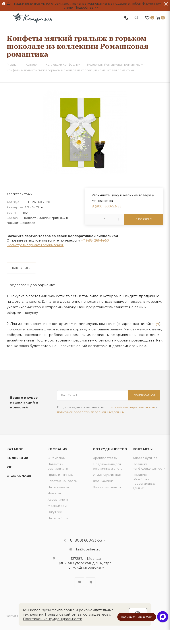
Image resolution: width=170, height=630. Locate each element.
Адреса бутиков (145, 458)
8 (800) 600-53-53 (107, 206)
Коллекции (17, 458)
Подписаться (144, 395)
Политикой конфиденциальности (52, 619)
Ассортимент (58, 499)
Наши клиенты (58, 487)
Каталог (15, 449)
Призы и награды (60, 474)
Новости (54, 493)
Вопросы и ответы (107, 487)
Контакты (143, 449)
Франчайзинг (103, 481)
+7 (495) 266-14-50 (95, 240)
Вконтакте (79, 582)
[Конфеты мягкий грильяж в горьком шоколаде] (85, 132)
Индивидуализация (107, 474)
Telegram (90, 582)
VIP (9, 466)
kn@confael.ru (88, 549)
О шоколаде (19, 475)
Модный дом (57, 505)
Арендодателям (105, 458)
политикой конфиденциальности (130, 407)
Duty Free (55, 512)
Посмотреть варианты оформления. (35, 245)
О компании (57, 458)
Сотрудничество (110, 449)
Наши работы (58, 518)
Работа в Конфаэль (62, 481)
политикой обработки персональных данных (90, 412)
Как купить (21, 267)
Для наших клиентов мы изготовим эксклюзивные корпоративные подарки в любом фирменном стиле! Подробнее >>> (83, 6)
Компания (57, 449)
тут (157, 324)
